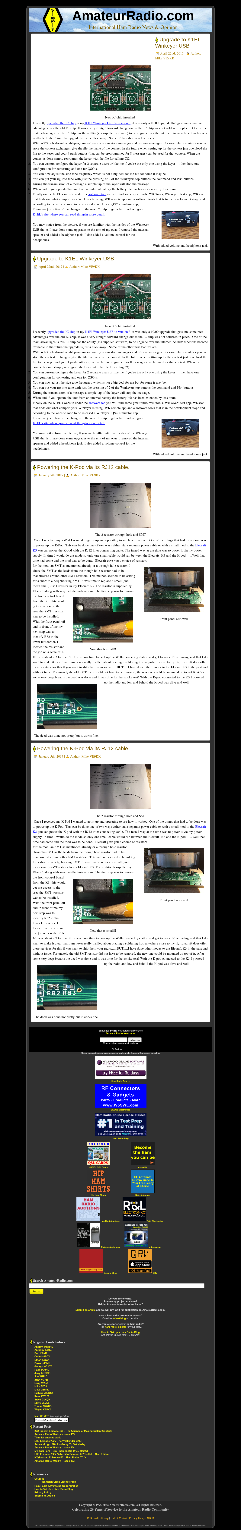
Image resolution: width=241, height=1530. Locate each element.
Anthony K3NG (43, 1350)
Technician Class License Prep (58, 1481)
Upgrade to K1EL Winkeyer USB (75, 259)
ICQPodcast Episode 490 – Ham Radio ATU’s (60, 1457)
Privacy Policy (42, 1492)
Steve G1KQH (42, 1399)
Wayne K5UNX (42, 1409)
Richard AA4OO (43, 1393)
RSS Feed (92, 1518)
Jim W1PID (40, 1376)
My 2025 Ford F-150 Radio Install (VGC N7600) (61, 1451)
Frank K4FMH (42, 1363)
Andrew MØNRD (43, 1346)
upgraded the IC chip (61, 123)
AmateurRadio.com (133, 15)
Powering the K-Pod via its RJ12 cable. (83, 467)
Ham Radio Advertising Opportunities (56, 1485)
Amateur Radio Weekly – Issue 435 (54, 1434)
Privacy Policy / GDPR (141, 1518)
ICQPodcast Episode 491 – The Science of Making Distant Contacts (73, 1431)
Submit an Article (44, 1495)
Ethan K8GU (41, 1360)
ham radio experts (115, 1326)
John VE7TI (41, 1379)
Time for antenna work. (47, 1437)
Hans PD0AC (41, 1369)
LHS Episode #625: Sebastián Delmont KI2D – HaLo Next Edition (71, 1454)
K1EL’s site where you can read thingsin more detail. (69, 214)
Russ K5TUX (41, 1396)
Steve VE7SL (42, 1403)
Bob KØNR (40, 1353)
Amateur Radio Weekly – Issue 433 (54, 1460)
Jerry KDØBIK (42, 1373)
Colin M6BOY (42, 1356)
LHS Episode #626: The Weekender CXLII (58, 1441)
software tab (97, 194)
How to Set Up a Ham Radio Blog (120, 1332)
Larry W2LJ (41, 1383)
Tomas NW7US (43, 1406)
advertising (119, 1318)
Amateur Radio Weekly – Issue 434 (54, 1447)
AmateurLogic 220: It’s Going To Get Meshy (59, 1444)
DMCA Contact (119, 1518)
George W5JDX (43, 1366)
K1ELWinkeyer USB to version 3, (107, 123)
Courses (39, 1478)
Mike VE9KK (164, 58)
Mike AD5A (40, 1386)
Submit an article (85, 1310)
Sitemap (104, 1518)
